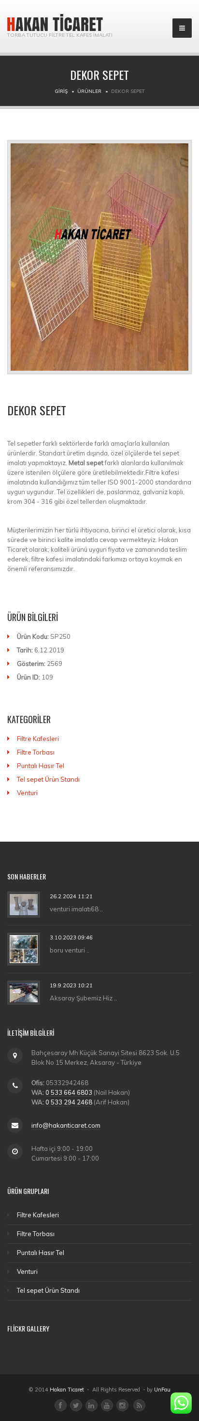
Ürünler (89, 91)
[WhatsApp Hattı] (181, 1403)
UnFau (162, 1389)
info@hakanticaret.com (65, 1125)
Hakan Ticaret (67, 1389)
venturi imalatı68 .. (76, 909)
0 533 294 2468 (68, 1102)
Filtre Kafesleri (38, 738)
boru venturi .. (69, 949)
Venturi (27, 793)
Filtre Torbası (36, 752)
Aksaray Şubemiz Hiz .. (83, 997)
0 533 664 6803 (68, 1092)
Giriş (61, 91)
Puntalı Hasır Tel (40, 766)
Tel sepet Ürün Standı (48, 779)
